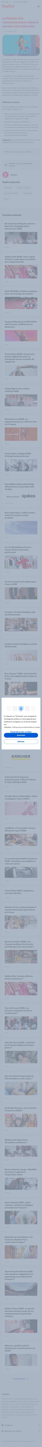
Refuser (21, 741)
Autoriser (21, 735)
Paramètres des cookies (21, 732)
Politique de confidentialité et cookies (26, 727)
